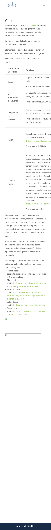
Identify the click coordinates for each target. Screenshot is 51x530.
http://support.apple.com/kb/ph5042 (28, 305)
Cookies (31, 526)
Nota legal (21, 526)
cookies (32, 25)
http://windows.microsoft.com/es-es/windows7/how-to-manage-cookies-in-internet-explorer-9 (26, 295)
